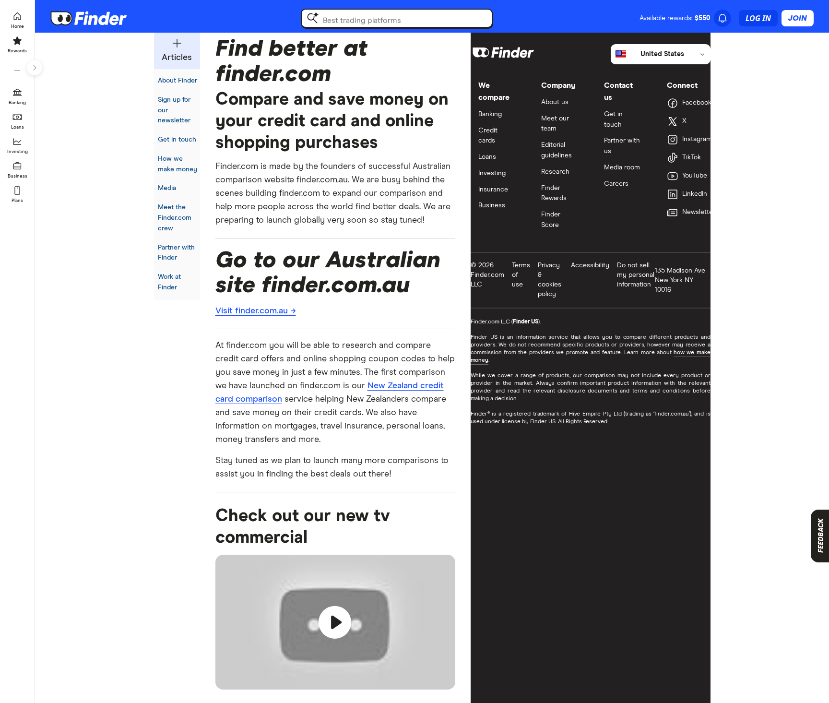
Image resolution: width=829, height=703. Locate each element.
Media (167, 188)
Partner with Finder (176, 253)
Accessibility (590, 265)
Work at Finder (169, 282)
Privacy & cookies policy (549, 280)
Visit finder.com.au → (255, 311)
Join (797, 18)
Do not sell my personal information (635, 275)
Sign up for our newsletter (174, 110)
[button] (335, 622)
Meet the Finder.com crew (174, 218)
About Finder (177, 80)
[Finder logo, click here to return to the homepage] (102, 18)
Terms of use (521, 275)
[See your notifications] (722, 18)
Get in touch (177, 139)
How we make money (177, 164)
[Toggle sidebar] (34, 67)
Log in (758, 18)
